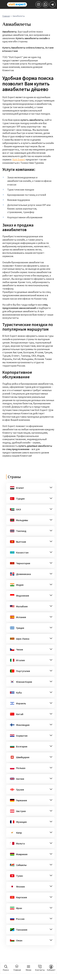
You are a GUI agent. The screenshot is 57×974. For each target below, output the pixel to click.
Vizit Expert (18, 159)
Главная (6, 16)
